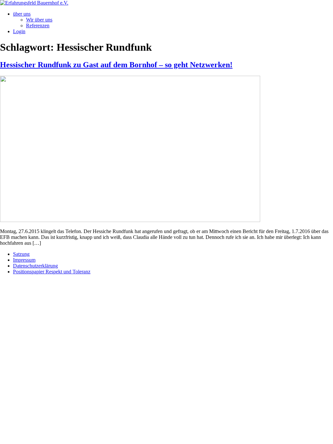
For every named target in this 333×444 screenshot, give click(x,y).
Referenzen (37, 25)
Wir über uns (39, 19)
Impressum (24, 260)
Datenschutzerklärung (35, 265)
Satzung (21, 254)
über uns (22, 14)
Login (19, 31)
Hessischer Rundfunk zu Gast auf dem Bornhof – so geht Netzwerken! (116, 64)
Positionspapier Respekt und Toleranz (51, 271)
